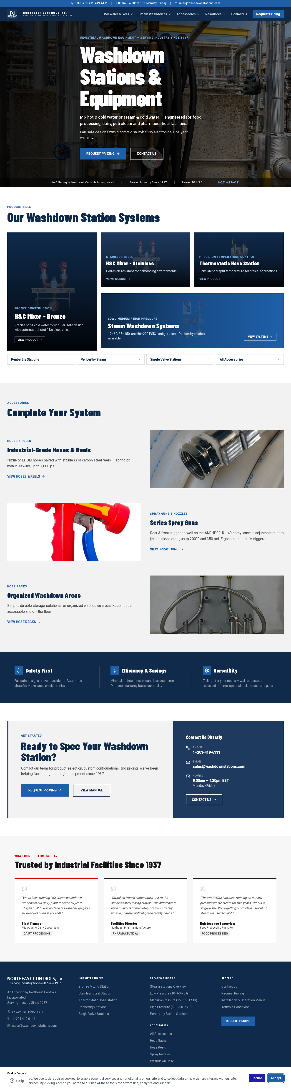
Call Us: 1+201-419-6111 (91, 3)
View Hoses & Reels (23, 476)
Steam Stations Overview (168, 986)
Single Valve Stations (166, 359)
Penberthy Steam (93, 359)
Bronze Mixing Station (94, 986)
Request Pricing (268, 14)
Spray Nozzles (160, 1054)
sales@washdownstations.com (199, 3)
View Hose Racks (21, 622)
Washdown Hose (162, 1061)
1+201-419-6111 (229, 182)
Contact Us (239, 14)
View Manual (92, 790)
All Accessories (231, 359)
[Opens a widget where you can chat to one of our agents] (17, 1081)
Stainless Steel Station (95, 993)
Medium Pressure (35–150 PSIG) (173, 1000)
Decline (257, 1078)
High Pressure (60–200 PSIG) (171, 1007)
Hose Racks (158, 1040)
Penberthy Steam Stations (169, 1014)
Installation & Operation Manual (243, 1000)
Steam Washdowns (153, 14)
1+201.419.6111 (23, 1019)
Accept (276, 1078)
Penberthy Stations (25, 359)
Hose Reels (158, 1047)
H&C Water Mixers (116, 14)
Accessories (186, 14)
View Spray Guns (164, 549)
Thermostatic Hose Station (98, 1000)
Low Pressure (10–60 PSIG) (169, 993)
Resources (213, 14)
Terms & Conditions (235, 1007)
